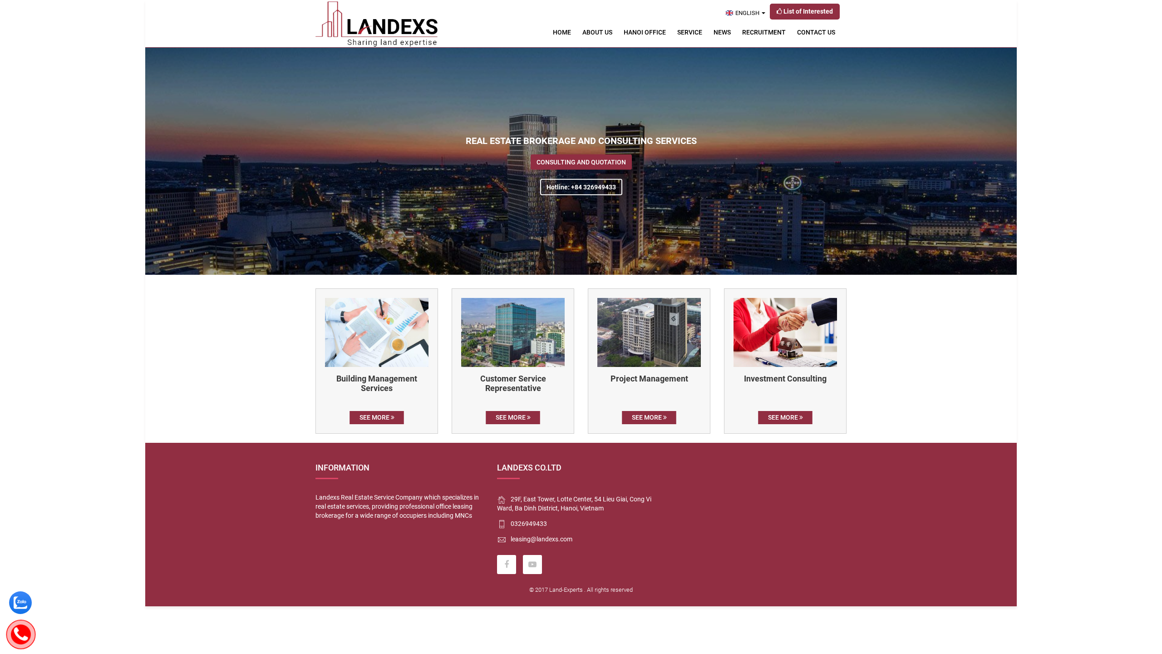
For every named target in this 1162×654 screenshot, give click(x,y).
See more (375, 417)
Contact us (816, 32)
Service (689, 32)
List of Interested (807, 11)
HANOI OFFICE (645, 32)
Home (562, 32)
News (722, 32)
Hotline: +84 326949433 (581, 187)
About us (597, 32)
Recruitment (764, 32)
